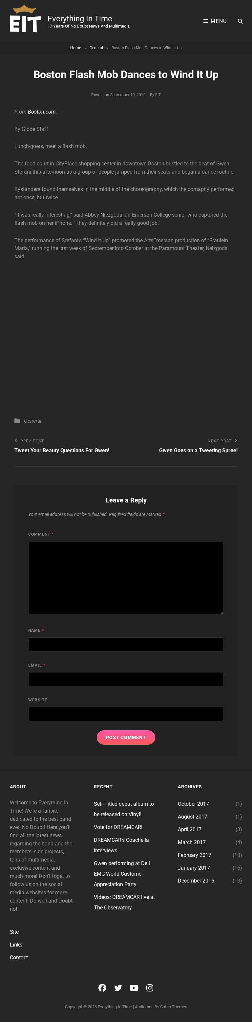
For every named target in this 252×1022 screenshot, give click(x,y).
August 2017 (192, 817)
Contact (19, 957)
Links (16, 945)
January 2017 (194, 868)
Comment (40, 534)
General (96, 48)
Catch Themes (173, 1006)
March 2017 (192, 842)
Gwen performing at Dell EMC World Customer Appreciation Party (122, 873)
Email (36, 665)
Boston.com (42, 112)
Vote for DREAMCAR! (118, 827)
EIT (158, 95)
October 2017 (193, 804)
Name (36, 630)
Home (75, 48)
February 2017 (194, 855)
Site (14, 932)
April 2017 (189, 829)
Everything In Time (80, 18)
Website (37, 700)
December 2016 (196, 881)
